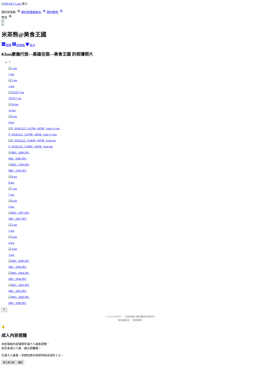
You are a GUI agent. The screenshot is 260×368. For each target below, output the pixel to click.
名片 (32, 45)
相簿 (9, 45)
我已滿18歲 (9, 362)
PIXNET (117, 316)
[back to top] (4, 310)
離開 (20, 362)
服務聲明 (137, 320)
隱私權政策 (123, 320)
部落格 (20, 45)
